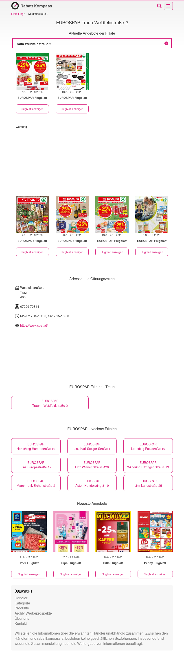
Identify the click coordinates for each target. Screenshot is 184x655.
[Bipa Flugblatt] (71, 531)
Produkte (22, 608)
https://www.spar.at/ (34, 325)
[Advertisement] (92, 159)
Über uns (22, 618)
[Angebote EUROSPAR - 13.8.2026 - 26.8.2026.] (32, 71)
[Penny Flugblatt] (155, 531)
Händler (21, 597)
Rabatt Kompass (36, 6)
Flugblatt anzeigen (32, 109)
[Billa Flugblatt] (113, 531)
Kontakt (21, 623)
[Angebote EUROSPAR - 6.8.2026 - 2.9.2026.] (152, 214)
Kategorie (22, 603)
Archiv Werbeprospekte (33, 613)
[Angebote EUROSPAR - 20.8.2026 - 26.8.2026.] (32, 214)
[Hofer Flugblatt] (29, 531)
